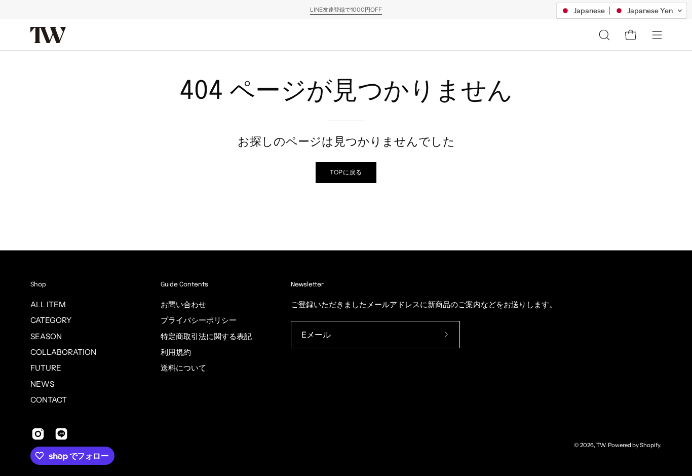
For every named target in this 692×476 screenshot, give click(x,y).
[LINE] (61, 434)
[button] (604, 35)
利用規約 (176, 352)
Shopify (650, 445)
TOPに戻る (346, 172)
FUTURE (45, 368)
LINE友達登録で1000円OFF (346, 9)
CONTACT (48, 400)
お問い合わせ (183, 304)
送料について (183, 368)
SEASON (46, 336)
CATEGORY (50, 320)
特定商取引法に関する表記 (206, 336)
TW (600, 445)
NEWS (42, 384)
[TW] (48, 35)
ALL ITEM (48, 304)
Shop (38, 284)
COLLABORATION (63, 352)
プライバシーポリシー (199, 320)
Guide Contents (184, 284)
